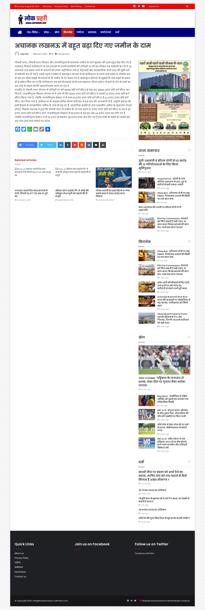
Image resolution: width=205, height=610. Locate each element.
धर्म (117, 32)
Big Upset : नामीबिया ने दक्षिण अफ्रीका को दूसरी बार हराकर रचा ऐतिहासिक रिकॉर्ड (172, 399)
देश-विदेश (32, 32)
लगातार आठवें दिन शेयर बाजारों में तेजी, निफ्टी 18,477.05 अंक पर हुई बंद (31, 193)
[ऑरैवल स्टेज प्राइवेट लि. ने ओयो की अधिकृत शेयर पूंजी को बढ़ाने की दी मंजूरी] (73, 177)
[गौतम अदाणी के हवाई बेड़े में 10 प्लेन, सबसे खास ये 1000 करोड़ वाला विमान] (114, 177)
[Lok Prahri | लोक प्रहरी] (33, 19)
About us (47, 6)
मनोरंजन (105, 32)
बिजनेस (67, 32)
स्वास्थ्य (92, 32)
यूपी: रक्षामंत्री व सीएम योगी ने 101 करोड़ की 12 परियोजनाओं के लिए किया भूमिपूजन (162, 164)
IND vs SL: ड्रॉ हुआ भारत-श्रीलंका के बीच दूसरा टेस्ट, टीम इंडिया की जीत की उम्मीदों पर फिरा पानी (172, 413)
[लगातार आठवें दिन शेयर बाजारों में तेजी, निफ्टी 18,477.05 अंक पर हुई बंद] (33, 177)
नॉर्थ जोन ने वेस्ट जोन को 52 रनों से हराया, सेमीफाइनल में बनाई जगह (172, 427)
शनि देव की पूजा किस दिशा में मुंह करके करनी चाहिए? (164, 518)
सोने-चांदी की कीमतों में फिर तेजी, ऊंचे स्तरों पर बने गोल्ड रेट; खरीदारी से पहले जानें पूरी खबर (173, 285)
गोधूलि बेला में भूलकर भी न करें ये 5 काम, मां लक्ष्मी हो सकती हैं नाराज (164, 500)
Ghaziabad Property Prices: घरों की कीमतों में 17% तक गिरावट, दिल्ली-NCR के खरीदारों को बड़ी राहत (173, 318)
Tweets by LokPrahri (144, 553)
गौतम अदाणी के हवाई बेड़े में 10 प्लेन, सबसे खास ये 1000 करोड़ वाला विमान (113, 193)
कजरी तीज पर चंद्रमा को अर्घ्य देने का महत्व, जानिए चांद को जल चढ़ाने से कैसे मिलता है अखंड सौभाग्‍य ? (163, 475)
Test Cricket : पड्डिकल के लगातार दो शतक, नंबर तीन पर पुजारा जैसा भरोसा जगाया (162, 381)
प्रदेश (46, 32)
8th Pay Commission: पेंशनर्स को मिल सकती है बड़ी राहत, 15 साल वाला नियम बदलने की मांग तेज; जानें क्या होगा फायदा (173, 223)
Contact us (90, 6)
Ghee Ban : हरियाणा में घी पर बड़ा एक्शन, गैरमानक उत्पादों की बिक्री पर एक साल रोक (173, 195)
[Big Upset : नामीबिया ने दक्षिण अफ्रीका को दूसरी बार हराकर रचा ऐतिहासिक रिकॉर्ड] (147, 400)
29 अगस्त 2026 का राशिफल (152, 509)
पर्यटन (80, 32)
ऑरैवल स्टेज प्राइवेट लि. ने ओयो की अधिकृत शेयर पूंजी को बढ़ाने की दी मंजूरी (72, 193)
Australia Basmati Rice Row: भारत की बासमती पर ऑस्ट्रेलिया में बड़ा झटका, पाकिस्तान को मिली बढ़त (173, 301)
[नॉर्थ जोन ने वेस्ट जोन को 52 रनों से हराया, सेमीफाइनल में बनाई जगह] (147, 428)
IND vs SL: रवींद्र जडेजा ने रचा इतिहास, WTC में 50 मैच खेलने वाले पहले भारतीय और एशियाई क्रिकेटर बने (172, 443)
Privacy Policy (61, 6)
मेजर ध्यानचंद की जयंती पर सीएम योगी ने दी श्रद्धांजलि (160, 209)
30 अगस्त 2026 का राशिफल (152, 490)
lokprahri (24, 54)
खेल (57, 32)
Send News (76, 6)
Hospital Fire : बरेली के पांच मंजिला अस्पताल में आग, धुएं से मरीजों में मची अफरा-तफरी (172, 181)
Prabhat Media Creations (177, 600)
